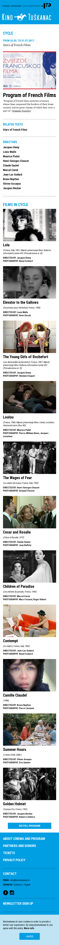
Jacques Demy (11, 147)
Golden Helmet (14, 804)
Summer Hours (14, 749)
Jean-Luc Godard (12, 174)
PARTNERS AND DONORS (19, 846)
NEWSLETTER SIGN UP (18, 903)
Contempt (10, 641)
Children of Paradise (18, 586)
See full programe (29, 825)
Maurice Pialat (11, 156)
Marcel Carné (10, 170)
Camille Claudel (15, 695)
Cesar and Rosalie (17, 532)
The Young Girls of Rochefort (25, 357)
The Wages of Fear (17, 477)
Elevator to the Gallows (20, 302)
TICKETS (9, 853)
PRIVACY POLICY (14, 860)
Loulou (8, 417)
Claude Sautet (11, 165)
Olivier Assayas (12, 183)
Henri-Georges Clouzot (16, 160)
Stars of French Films (15, 129)
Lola (6, 245)
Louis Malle (9, 151)
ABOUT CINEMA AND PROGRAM (24, 839)
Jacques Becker (12, 188)
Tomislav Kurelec (21, 110)
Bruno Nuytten (11, 179)
